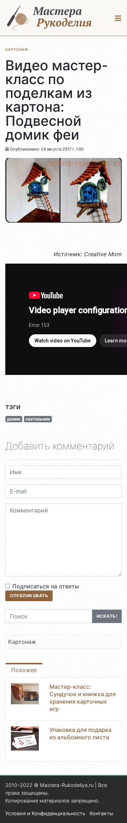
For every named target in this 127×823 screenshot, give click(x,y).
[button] (118, 18)
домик (13, 419)
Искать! (107, 616)
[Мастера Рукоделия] (49, 17)
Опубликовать (29, 595)
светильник (37, 419)
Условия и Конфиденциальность (45, 813)
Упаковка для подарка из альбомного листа (80, 733)
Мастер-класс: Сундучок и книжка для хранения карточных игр (82, 697)
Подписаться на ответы (45, 586)
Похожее (24, 670)
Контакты (101, 813)
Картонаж (22, 641)
